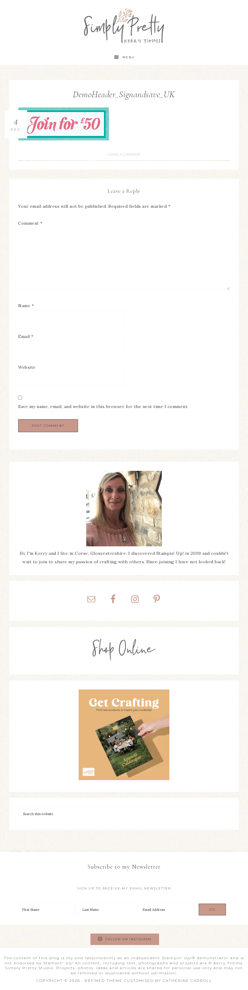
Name (26, 305)
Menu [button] (128, 57)
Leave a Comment (124, 154)
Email (26, 336)
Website (27, 367)
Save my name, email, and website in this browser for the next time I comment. (103, 406)
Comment (30, 223)
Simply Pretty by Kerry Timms (124, 25)
